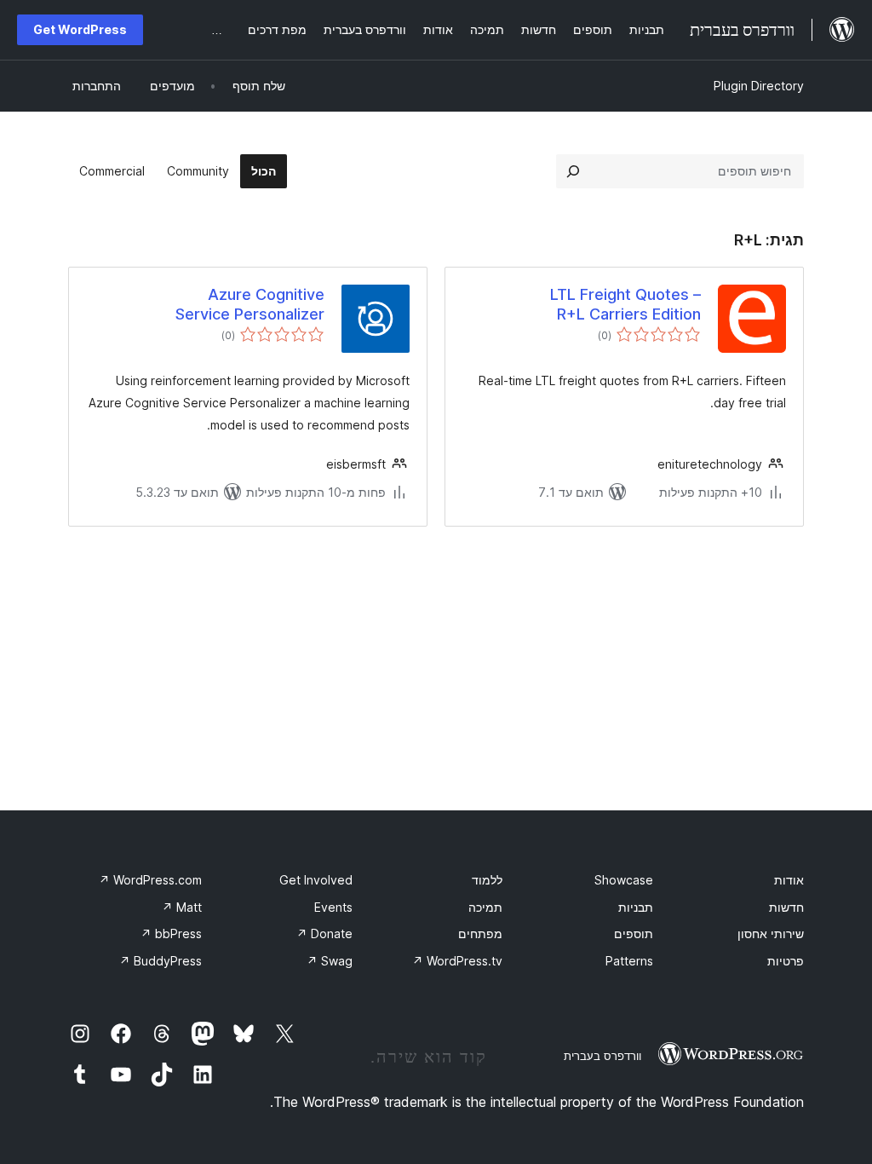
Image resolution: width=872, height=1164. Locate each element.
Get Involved (316, 880)
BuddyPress (160, 961)
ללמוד (487, 880)
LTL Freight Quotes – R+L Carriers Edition (625, 304)
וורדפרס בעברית (602, 1056)
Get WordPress (80, 29)
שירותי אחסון (770, 933)
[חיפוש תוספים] (573, 171)
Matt (182, 907)
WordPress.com (150, 880)
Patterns (629, 961)
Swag (330, 961)
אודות (789, 880)
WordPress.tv (457, 961)
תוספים (633, 933)
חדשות (786, 907)
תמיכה (485, 907)
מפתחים (480, 933)
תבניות (635, 907)
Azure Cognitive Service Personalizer (249, 304)
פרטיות (785, 961)
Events (333, 907)
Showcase (623, 880)
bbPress (171, 933)
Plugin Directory (759, 85)
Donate (324, 933)
